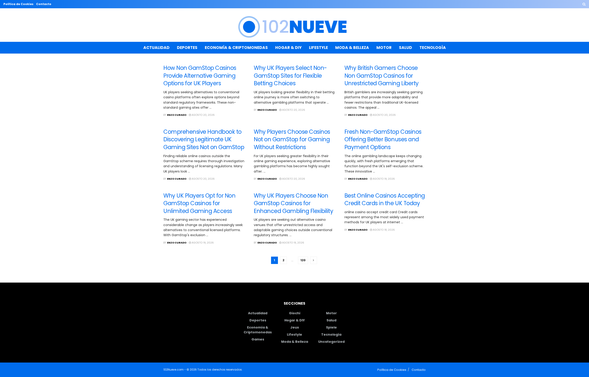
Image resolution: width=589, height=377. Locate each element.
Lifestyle (318, 47)
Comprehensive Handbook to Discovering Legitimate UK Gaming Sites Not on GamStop (203, 139)
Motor (384, 47)
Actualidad (156, 47)
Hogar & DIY (288, 47)
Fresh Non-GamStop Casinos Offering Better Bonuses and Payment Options (383, 139)
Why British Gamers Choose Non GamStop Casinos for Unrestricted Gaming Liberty (381, 75)
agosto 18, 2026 (383, 230)
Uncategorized (331, 341)
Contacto (43, 4)
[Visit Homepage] (294, 25)
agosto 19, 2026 (383, 179)
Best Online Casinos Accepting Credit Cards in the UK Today (384, 199)
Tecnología (432, 47)
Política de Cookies (18, 4)
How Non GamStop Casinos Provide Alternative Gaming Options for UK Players (199, 75)
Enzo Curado (176, 115)
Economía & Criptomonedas (236, 47)
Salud (405, 47)
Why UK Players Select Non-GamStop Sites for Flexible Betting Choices (290, 75)
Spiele (331, 327)
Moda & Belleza (352, 47)
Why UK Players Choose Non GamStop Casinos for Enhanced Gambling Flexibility (293, 203)
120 (303, 260)
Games (257, 339)
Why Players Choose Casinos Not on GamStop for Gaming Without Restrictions (292, 139)
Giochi (294, 313)
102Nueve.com (173, 369)
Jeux (294, 327)
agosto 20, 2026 (203, 115)
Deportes (187, 47)
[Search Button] (584, 4)
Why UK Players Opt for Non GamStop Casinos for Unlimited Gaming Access (199, 203)
